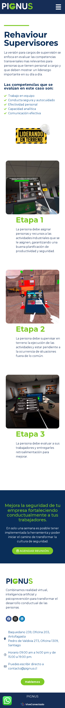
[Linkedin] (22, 619)
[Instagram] (15, 619)
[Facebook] (9, 619)
